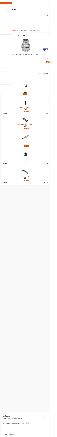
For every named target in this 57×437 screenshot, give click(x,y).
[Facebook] (44, 73)
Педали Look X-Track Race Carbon (25, 107)
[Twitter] (46, 73)
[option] (25, 48)
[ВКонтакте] (43, 73)
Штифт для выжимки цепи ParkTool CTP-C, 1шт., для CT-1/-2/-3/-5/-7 (25, 141)
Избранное (49, 64)
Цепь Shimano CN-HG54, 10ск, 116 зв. (25, 176)
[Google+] (45, 73)
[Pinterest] (47, 73)
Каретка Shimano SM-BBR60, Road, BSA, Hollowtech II (25, 124)
